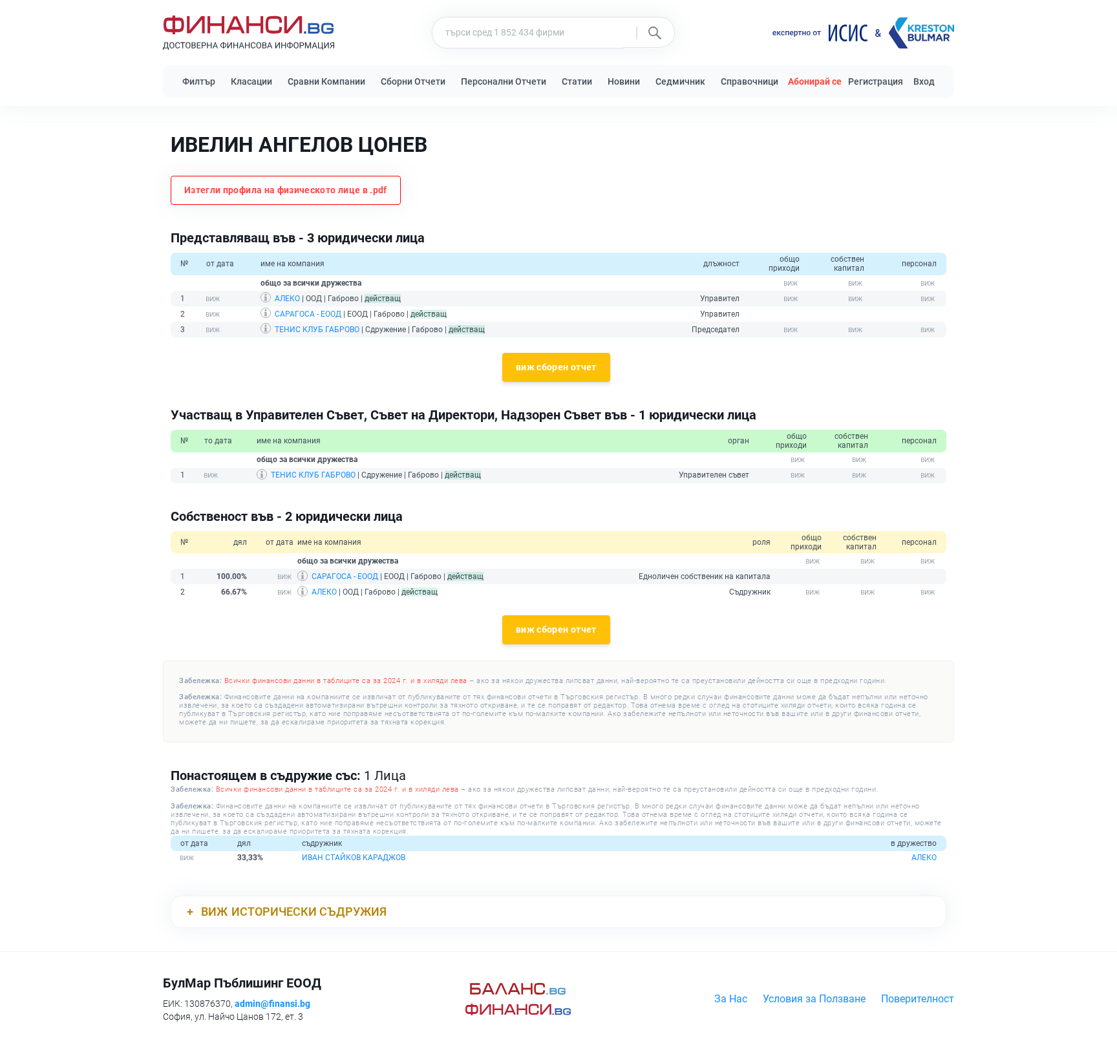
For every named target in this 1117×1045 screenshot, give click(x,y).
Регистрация (875, 81)
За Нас (730, 999)
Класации (251, 81)
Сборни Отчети (413, 81)
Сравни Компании (326, 81)
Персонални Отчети (503, 81)
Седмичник (680, 81)
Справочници (749, 81)
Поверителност (917, 999)
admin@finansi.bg (272, 1003)
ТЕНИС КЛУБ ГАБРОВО (317, 329)
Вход (924, 81)
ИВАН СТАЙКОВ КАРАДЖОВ (353, 857)
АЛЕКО (287, 298)
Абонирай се (815, 81)
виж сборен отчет (556, 367)
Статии (577, 81)
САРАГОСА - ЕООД (308, 314)
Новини (624, 81)
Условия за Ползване (814, 999)
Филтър (198, 81)
